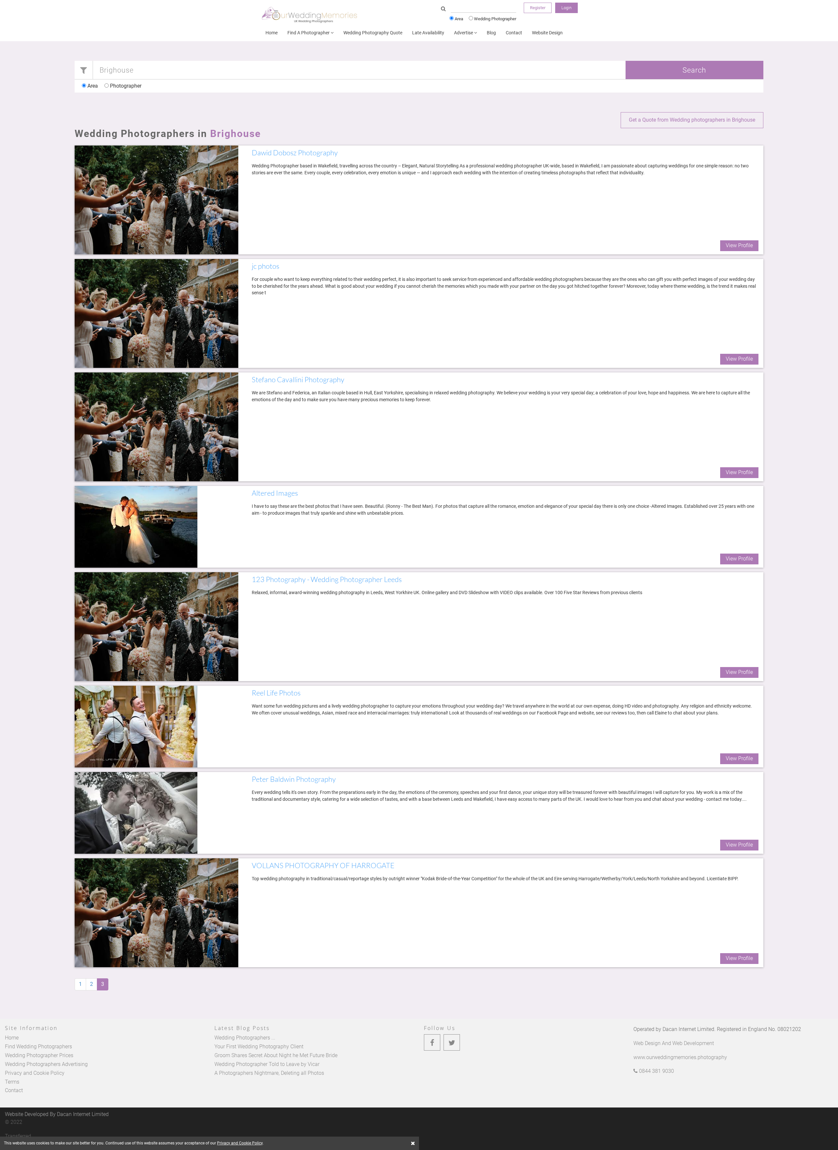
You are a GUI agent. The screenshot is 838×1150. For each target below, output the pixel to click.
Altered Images (275, 493)
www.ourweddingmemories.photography (680, 1057)
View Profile (739, 245)
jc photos (265, 266)
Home (271, 32)
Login (566, 7)
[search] (443, 9)
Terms (12, 1082)
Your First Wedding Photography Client (258, 1046)
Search (694, 70)
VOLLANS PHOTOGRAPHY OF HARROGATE (323, 865)
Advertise (464, 32)
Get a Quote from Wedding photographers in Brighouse (692, 120)
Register (537, 7)
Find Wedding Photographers (38, 1046)
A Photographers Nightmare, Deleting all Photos (269, 1073)
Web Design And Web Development (673, 1043)
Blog (491, 32)
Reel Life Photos (276, 692)
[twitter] (452, 1042)
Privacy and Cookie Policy (34, 1073)
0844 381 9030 (656, 1071)
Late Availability (428, 32)
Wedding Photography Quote (372, 32)
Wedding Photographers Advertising (46, 1064)
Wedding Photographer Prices (39, 1055)
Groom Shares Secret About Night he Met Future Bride (275, 1055)
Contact (514, 32)
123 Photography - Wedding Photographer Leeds (327, 579)
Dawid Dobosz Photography (295, 152)
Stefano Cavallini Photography (298, 379)
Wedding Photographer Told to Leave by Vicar (266, 1064)
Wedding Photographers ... (244, 1038)
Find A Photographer (309, 32)
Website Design (547, 32)
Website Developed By (57, 1114)
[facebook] (432, 1042)
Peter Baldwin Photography (294, 779)
